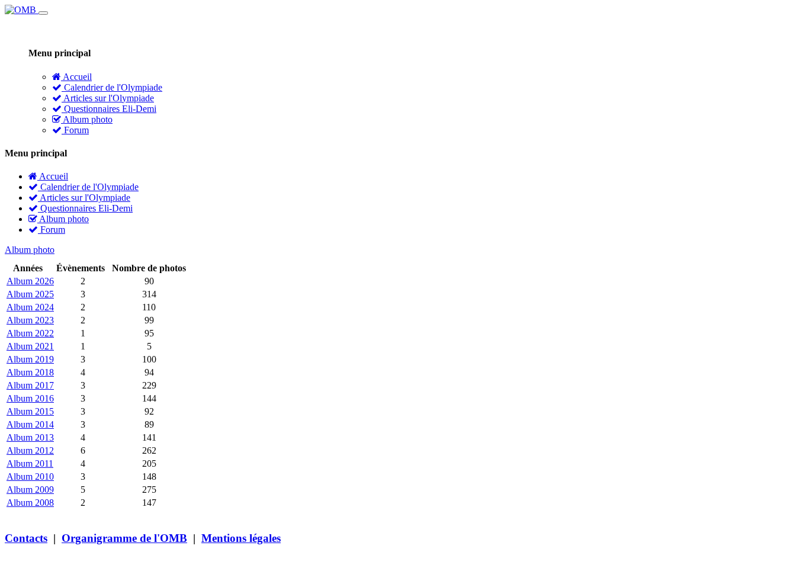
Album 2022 (30, 333)
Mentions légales (241, 538)
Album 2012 (30, 450)
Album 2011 (30, 463)
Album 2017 (30, 385)
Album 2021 (30, 346)
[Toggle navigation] (43, 13)
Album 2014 (30, 424)
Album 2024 (30, 307)
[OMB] (21, 10)
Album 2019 (30, 359)
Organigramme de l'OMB (124, 538)
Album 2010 (30, 476)
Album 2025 (30, 294)
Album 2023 (30, 320)
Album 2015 (30, 411)
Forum (75, 130)
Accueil (76, 77)
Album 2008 (30, 503)
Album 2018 (30, 372)
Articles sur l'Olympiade (108, 98)
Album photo (87, 119)
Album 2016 (30, 398)
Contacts (26, 538)
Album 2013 (30, 437)
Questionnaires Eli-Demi (109, 109)
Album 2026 (30, 281)
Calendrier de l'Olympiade (112, 87)
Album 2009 (30, 489)
